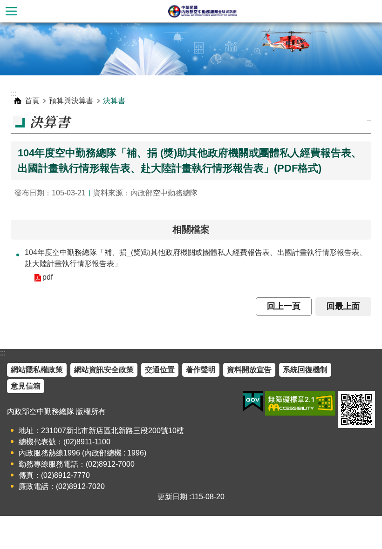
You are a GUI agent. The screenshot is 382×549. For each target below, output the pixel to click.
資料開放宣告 (249, 370)
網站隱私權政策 (37, 370)
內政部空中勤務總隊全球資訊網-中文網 (202, 11)
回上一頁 (283, 306)
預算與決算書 (71, 101)
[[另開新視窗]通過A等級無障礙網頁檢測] (300, 403)
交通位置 (160, 370)
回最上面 (343, 306)
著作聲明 (201, 370)
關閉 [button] (11, 11)
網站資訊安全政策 (104, 370)
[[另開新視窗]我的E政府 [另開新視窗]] (253, 401)
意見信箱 (26, 386)
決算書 (114, 101)
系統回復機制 (305, 370)
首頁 (32, 101)
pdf (47, 277)
